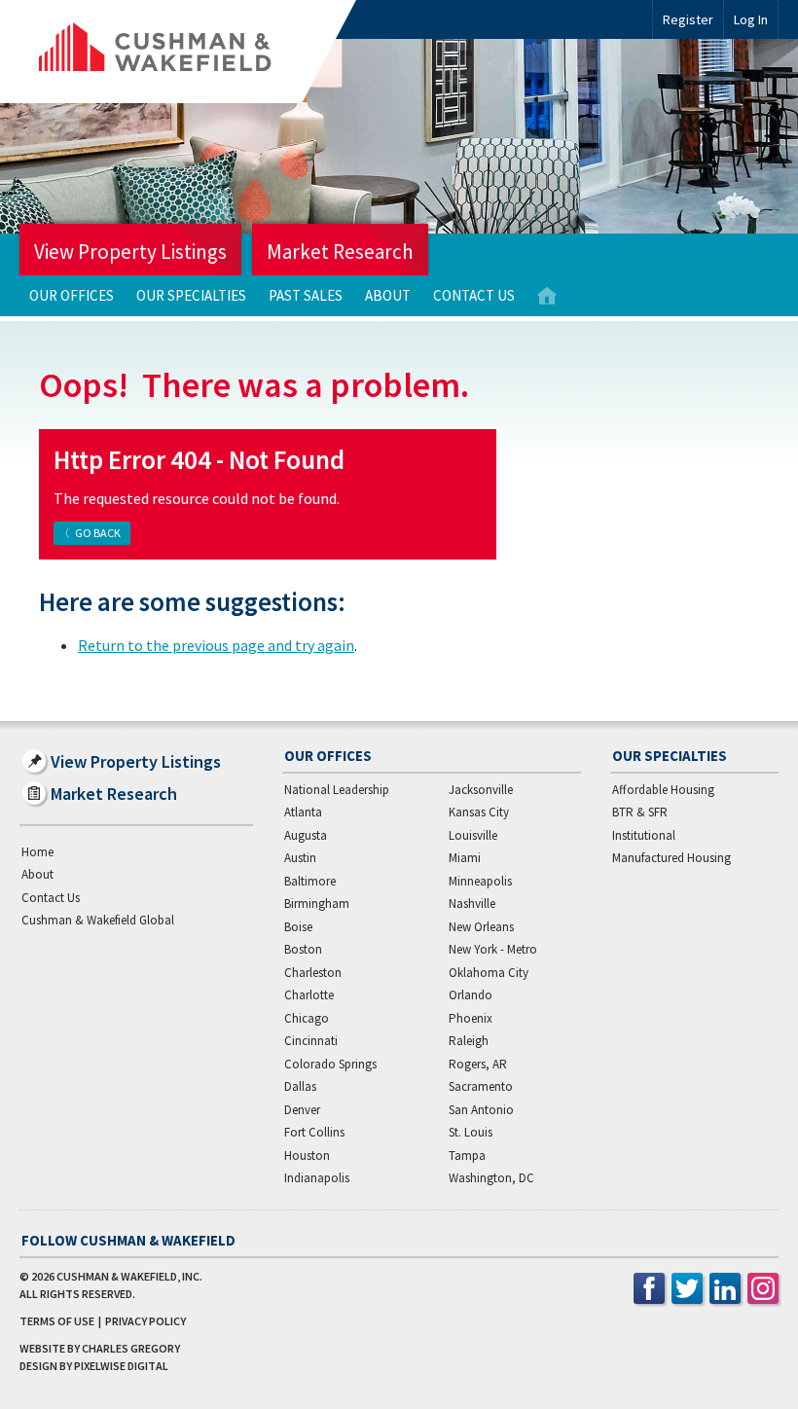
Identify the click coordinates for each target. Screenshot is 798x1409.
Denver (302, 1110)
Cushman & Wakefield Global (97, 920)
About (388, 295)
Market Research (340, 251)
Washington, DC (491, 1178)
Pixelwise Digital (121, 1365)
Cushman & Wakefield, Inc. (129, 1276)
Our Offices (71, 295)
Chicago (306, 1018)
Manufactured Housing (671, 857)
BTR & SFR (640, 812)
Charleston (313, 972)
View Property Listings (130, 251)
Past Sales (306, 295)
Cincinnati (311, 1040)
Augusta (305, 835)
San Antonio (481, 1110)
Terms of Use (56, 1321)
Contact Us (474, 295)
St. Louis (470, 1132)
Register (688, 19)
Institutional (643, 835)
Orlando (470, 995)
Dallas (300, 1086)
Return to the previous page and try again (216, 645)
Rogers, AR (478, 1064)
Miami (465, 857)
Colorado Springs (330, 1064)
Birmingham (316, 903)
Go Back (98, 532)
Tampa (467, 1155)
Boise (298, 927)
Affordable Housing (663, 789)
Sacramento (481, 1086)
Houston (307, 1155)
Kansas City (479, 812)
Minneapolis (480, 881)
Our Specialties (191, 295)
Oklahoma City (488, 972)
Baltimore (310, 881)
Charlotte (309, 995)
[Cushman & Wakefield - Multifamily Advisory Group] (187, 51)
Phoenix (470, 1018)
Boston (303, 949)
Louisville (473, 835)
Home (546, 296)
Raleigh (469, 1040)
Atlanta (303, 812)
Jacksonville (481, 789)
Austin (300, 857)
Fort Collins (314, 1132)
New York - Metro (493, 949)
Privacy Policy (145, 1321)
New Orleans (481, 927)
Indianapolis (316, 1178)
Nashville (472, 903)
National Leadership (336, 789)
